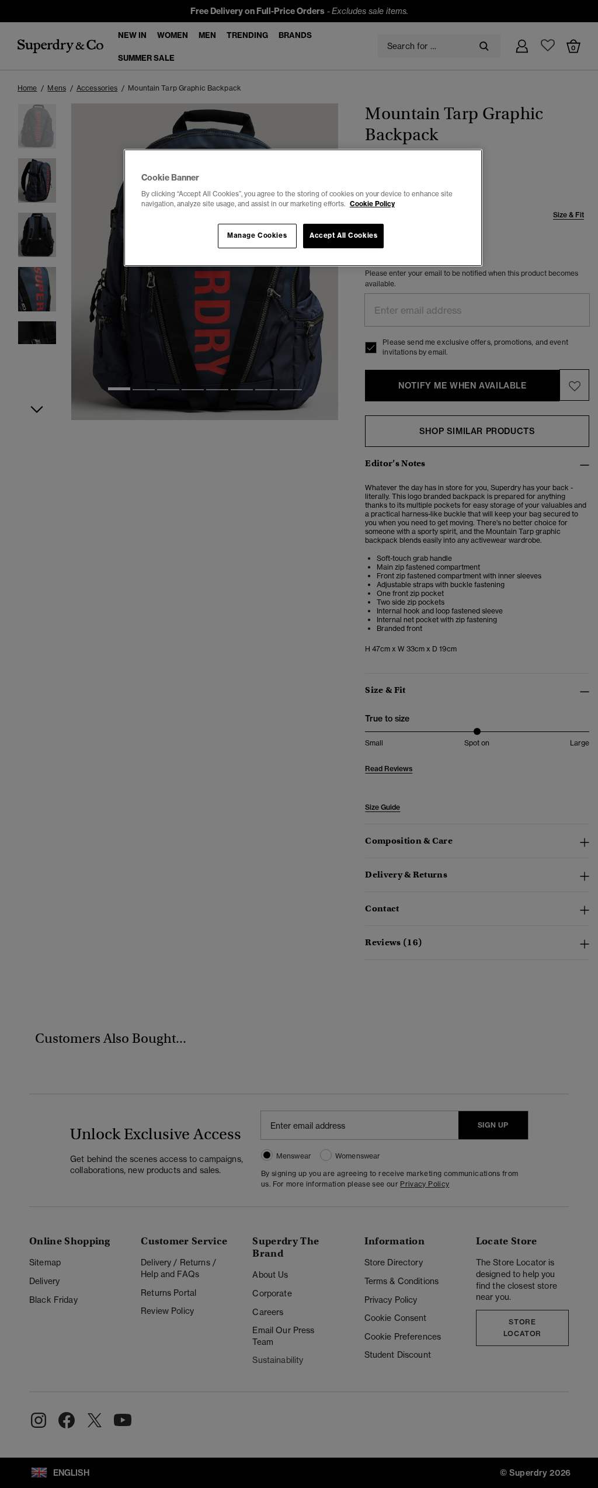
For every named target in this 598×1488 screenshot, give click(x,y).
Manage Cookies (257, 235)
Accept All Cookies (343, 235)
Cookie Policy (372, 204)
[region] (303, 208)
